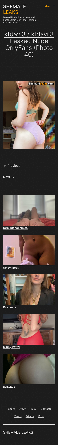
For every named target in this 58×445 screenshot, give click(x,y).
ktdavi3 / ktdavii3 (29, 34)
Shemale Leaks (18, 432)
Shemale (14, 9)
